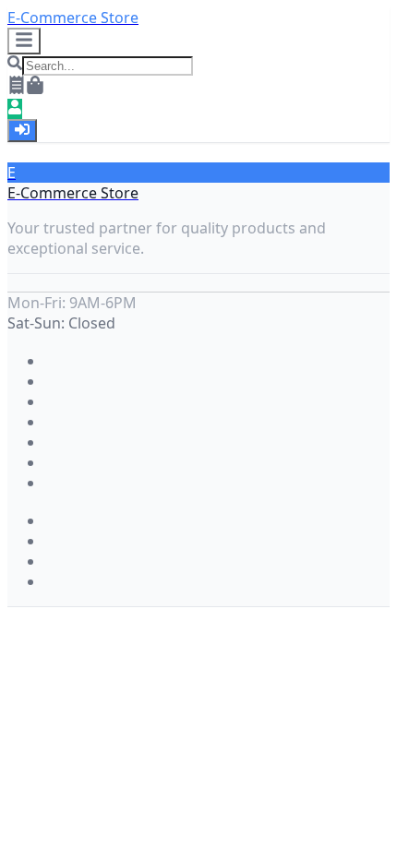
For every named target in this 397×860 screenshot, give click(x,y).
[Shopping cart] (35, 88)
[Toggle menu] (24, 41)
